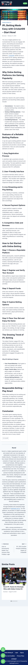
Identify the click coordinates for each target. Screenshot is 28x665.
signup (22, 652)
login (16, 652)
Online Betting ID (8, 652)
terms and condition (9, 656)
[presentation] (14, 576)
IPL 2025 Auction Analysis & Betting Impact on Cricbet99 (21, 548)
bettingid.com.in (15, 508)
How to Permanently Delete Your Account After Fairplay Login (6, 549)
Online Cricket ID (6, 22)
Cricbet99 (11, 55)
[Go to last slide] (4, 583)
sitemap (14, 659)
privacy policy (20, 656)
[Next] (24, 583)
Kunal (5, 35)
